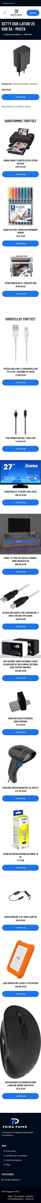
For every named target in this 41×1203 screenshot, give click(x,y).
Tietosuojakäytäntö (15, 1199)
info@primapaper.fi (9, 3)
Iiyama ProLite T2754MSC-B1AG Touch (20, 491)
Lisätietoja (20, 97)
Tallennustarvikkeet (12, 34)
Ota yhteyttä (19, 1196)
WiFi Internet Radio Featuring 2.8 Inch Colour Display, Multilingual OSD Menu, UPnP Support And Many (20, 664)
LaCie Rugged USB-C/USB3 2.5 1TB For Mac (20, 983)
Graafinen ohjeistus (14, 1160)
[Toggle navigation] (5, 13)
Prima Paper (11, 1151)
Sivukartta (29, 1199)
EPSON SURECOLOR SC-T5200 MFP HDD (20, 283)
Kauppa (33, 13)
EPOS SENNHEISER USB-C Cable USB (20, 438)
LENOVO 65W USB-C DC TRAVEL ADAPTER (20, 916)
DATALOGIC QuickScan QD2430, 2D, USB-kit (20, 787)
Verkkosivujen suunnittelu (16, 1155)
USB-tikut (28, 34)
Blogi (8, 1164)
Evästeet (29, 1196)
